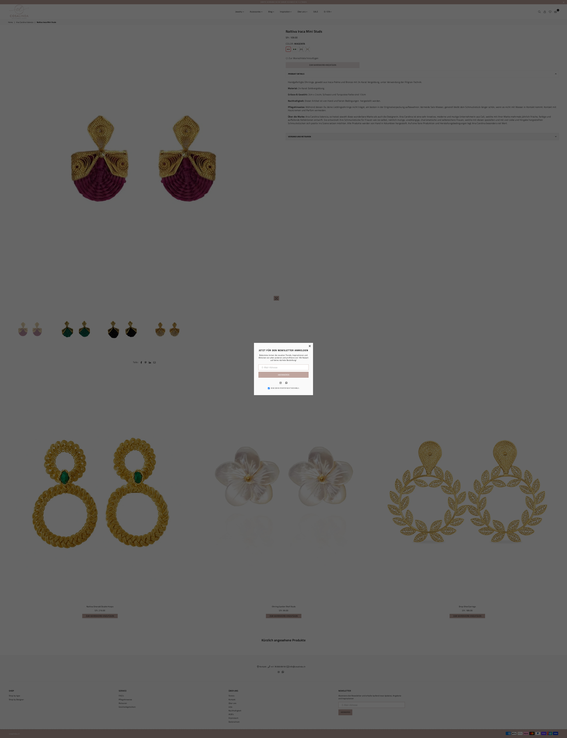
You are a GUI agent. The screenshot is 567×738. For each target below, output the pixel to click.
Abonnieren (283, 374)
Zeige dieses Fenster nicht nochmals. (285, 388)
